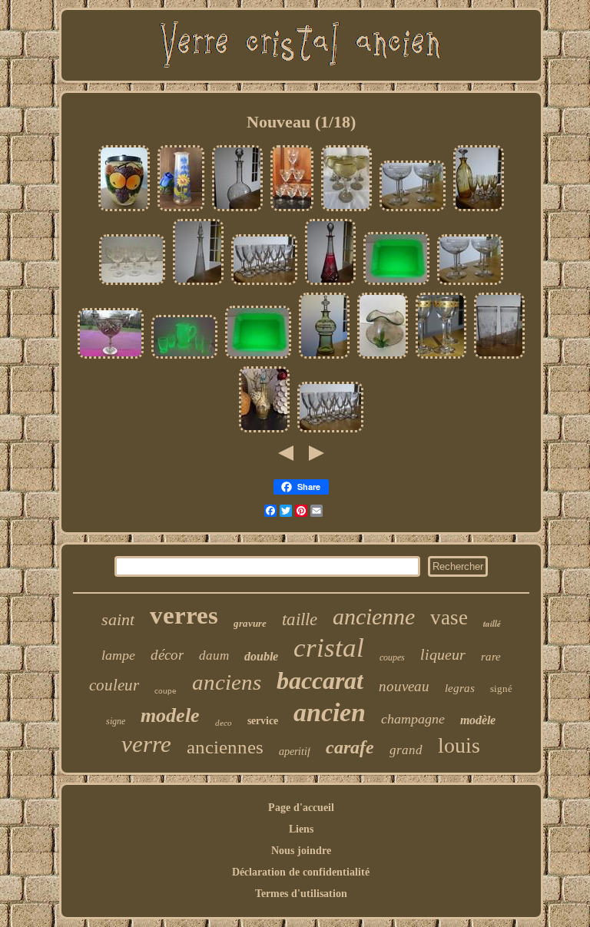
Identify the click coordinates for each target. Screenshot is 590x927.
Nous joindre (301, 850)
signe (115, 721)
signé (501, 688)
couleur (114, 685)
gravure (250, 623)
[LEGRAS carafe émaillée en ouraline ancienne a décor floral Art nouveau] (264, 431)
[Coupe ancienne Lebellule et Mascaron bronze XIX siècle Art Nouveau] (110, 357)
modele (170, 715)
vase (449, 617)
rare (491, 657)
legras (460, 688)
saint (117, 619)
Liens (301, 829)
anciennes (225, 747)
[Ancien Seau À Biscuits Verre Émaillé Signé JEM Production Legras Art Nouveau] (124, 210)
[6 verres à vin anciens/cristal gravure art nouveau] (292, 210)
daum (214, 655)
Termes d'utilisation (301, 893)
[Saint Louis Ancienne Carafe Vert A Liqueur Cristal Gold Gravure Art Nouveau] (324, 357)
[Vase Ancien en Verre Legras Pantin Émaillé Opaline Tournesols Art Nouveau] (181, 210)
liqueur (443, 654)
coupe (165, 691)
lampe (118, 655)
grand (406, 750)
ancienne (374, 616)
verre (146, 743)
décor (167, 655)
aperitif (294, 751)
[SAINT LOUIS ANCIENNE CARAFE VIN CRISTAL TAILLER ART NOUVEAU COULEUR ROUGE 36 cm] (330, 284)
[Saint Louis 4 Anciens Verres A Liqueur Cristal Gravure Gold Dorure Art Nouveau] (441, 357)
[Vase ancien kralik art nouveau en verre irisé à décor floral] (382, 357)
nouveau (404, 686)
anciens (226, 682)
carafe (350, 747)
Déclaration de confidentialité (301, 872)
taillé (492, 623)
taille (299, 619)
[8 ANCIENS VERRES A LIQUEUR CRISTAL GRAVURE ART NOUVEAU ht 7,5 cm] (264, 284)
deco (223, 722)
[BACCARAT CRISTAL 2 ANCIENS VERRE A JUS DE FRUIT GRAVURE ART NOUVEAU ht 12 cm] (499, 357)
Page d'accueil (301, 807)
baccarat (320, 680)
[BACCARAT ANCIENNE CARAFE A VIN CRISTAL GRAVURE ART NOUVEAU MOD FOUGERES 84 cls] (237, 210)
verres (184, 615)
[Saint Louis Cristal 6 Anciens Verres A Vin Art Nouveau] (346, 210)
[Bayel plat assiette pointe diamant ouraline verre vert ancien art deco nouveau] (396, 284)
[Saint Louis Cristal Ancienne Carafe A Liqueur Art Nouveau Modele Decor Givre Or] (198, 284)
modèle (478, 720)
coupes (392, 657)
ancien (329, 712)
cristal (328, 648)
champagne (413, 719)
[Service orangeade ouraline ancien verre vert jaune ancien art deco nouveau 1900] (184, 357)
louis (459, 745)
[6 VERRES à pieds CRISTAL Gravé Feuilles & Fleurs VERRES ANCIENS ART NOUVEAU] (132, 284)
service (262, 721)
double (261, 656)
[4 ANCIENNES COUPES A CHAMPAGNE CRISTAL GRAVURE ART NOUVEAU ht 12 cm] (412, 210)
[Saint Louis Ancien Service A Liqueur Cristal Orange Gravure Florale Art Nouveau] (478, 210)
